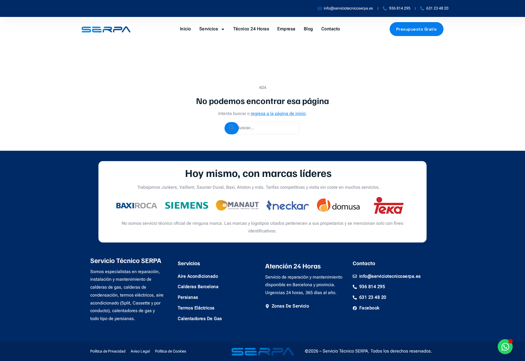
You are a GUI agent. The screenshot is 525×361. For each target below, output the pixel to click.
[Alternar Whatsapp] (505, 346)
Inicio (185, 28)
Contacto (330, 28)
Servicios (208, 28)
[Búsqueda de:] (262, 128)
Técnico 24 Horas (251, 28)
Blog (308, 28)
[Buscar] (231, 128)
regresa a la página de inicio (278, 113)
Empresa (286, 28)
